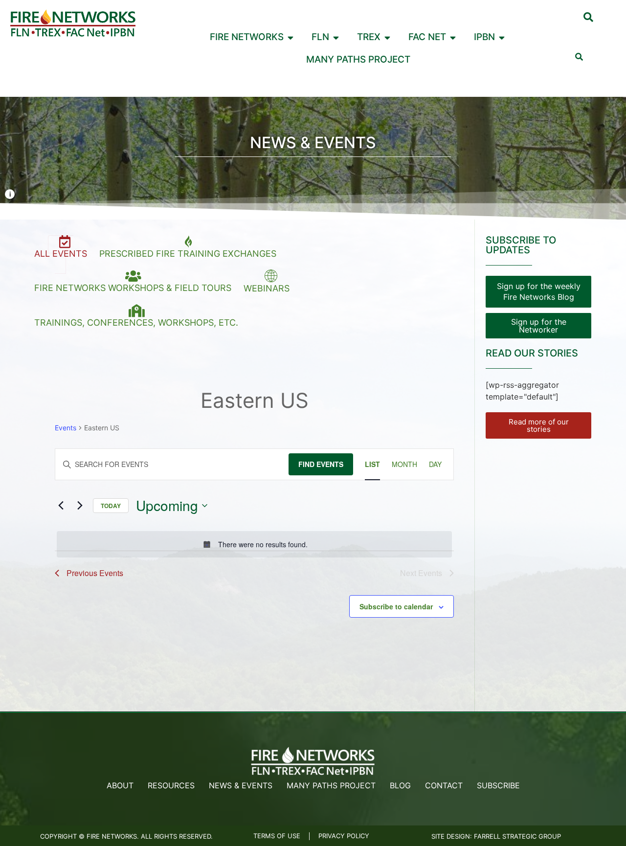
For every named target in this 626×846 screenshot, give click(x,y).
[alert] (254, 544)
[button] (588, 17)
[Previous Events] (61, 506)
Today (111, 505)
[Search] (579, 57)
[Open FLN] (336, 37)
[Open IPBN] (502, 37)
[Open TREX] (387, 37)
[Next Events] (80, 506)
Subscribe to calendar (396, 606)
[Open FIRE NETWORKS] (290, 37)
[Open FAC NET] (453, 37)
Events (65, 427)
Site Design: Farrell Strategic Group (496, 836)
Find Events (320, 464)
